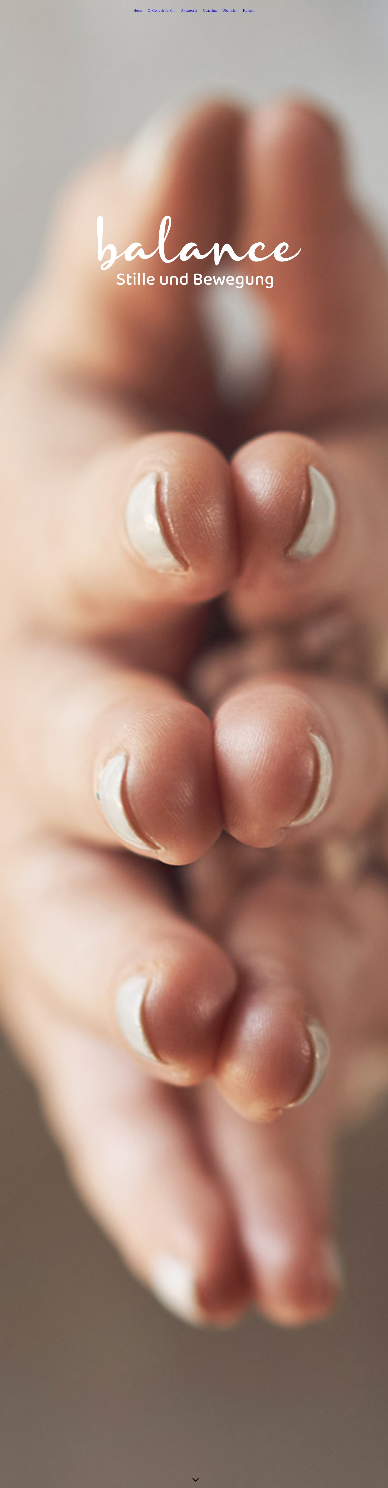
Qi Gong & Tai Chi (161, 10)
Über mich (229, 10)
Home (137, 10)
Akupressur (189, 10)
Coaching (210, 10)
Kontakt (248, 10)
